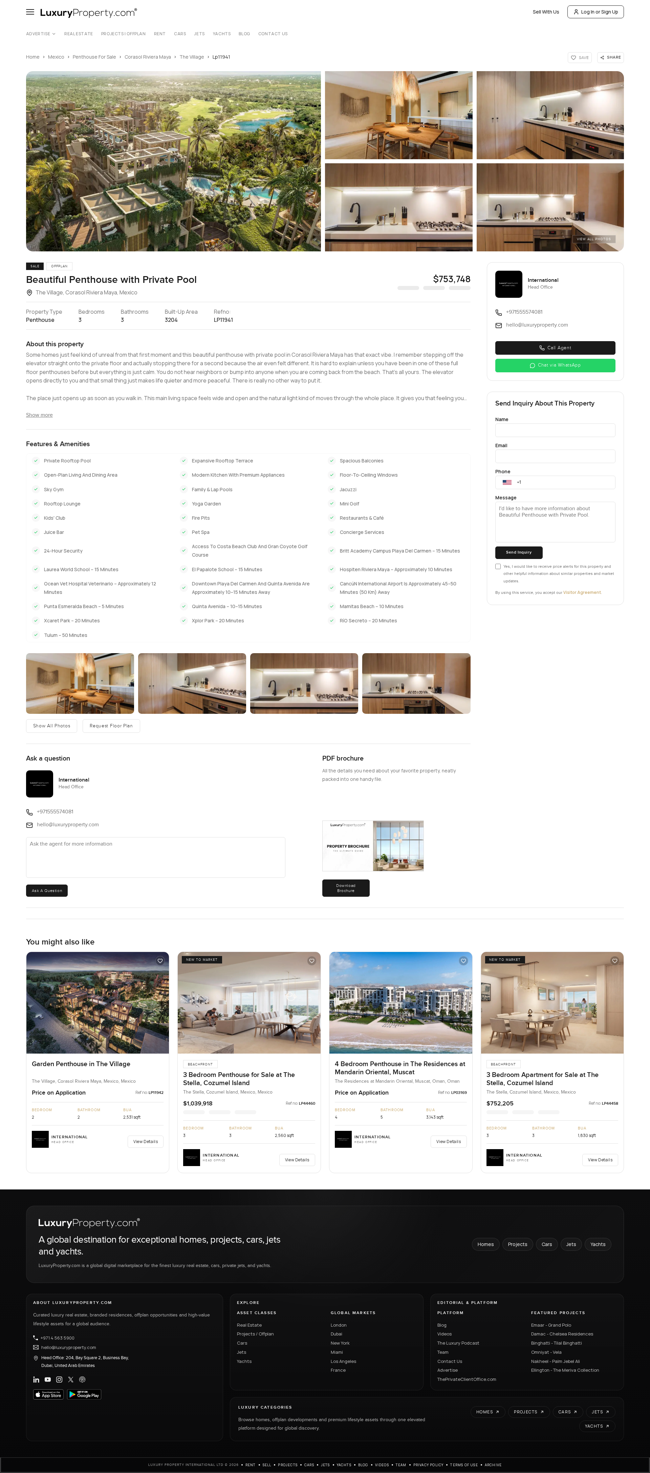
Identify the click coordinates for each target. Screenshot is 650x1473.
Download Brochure (346, 888)
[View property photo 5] (550, 207)
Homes (486, 1244)
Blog (244, 34)
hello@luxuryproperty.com (68, 1347)
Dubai (336, 1334)
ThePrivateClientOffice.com (466, 1379)
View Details (145, 1141)
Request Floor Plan (111, 726)
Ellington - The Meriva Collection (565, 1370)
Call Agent (559, 348)
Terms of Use (464, 1465)
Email (501, 445)
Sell (267, 1465)
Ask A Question (47, 890)
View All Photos (594, 239)
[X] (71, 1379)
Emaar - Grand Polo (551, 1325)
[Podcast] (82, 1379)
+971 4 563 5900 (57, 1338)
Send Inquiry (519, 552)
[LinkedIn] (36, 1379)
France (338, 1370)
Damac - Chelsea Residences (562, 1334)
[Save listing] (160, 961)
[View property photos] (173, 161)
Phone (503, 471)
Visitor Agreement (582, 592)
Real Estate (78, 34)
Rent (160, 34)
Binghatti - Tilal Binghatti (556, 1343)
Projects (517, 1244)
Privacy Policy (428, 1465)
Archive (493, 1465)
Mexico (56, 57)
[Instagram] (59, 1379)
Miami (337, 1352)
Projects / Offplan (255, 1334)
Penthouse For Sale (94, 57)
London (339, 1325)
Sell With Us (546, 11)
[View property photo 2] (399, 115)
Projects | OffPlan (123, 34)
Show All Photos (51, 726)
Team (443, 1352)
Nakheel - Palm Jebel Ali (555, 1361)
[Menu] (30, 12)
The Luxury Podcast (458, 1343)
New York (340, 1343)
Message (506, 497)
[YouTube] (48, 1379)
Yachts (222, 34)
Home (33, 57)
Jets (199, 34)
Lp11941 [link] (221, 57)
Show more (39, 415)
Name (501, 419)
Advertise (38, 34)
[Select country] (507, 482)
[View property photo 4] (399, 207)
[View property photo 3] (550, 115)
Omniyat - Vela (546, 1352)
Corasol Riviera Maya (148, 57)
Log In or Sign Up (599, 11)
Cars (180, 34)
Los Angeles (343, 1361)
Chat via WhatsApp (559, 365)
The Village (191, 57)
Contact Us (273, 34)
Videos (444, 1334)
